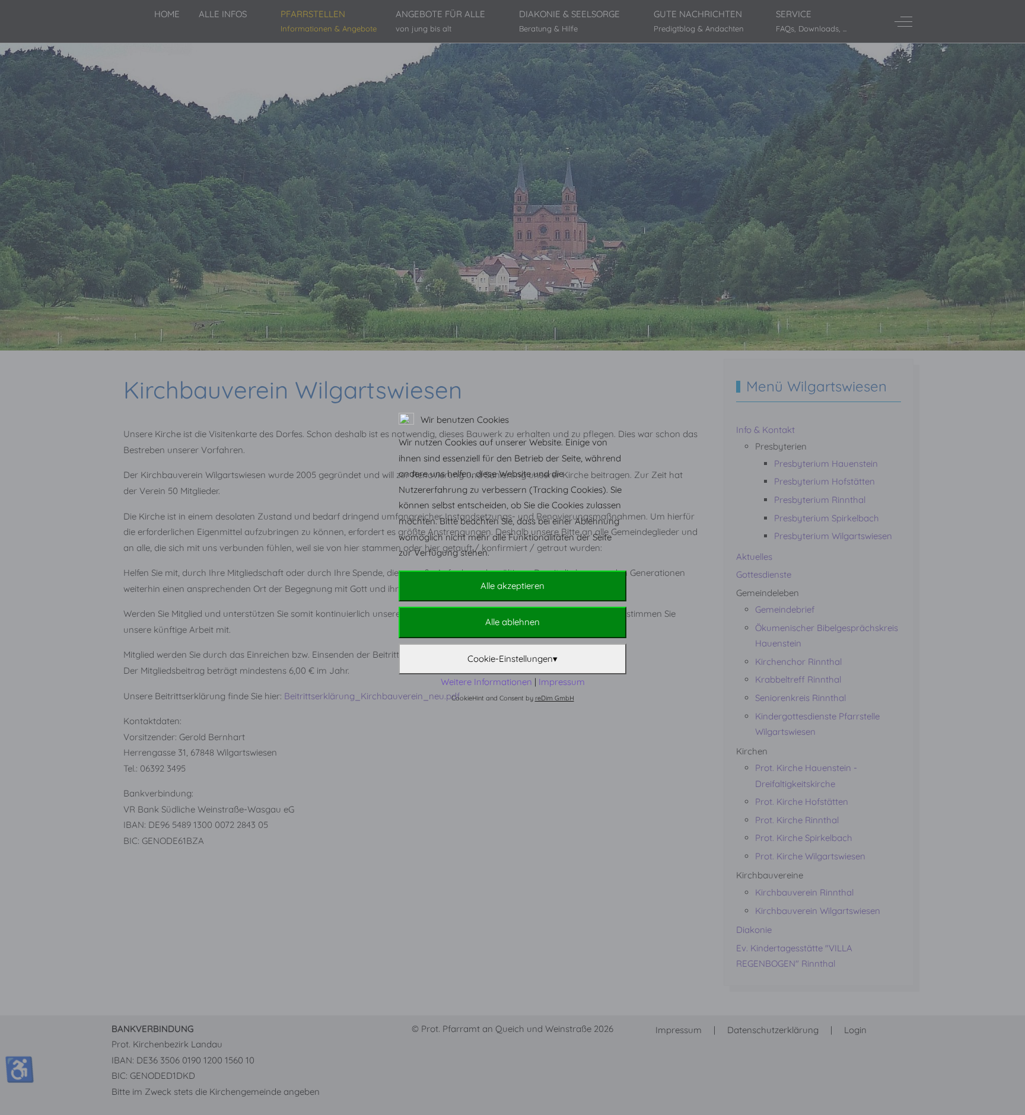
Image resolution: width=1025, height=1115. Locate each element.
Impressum (562, 681)
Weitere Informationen (486, 681)
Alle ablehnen (512, 621)
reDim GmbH (554, 698)
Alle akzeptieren (512, 585)
